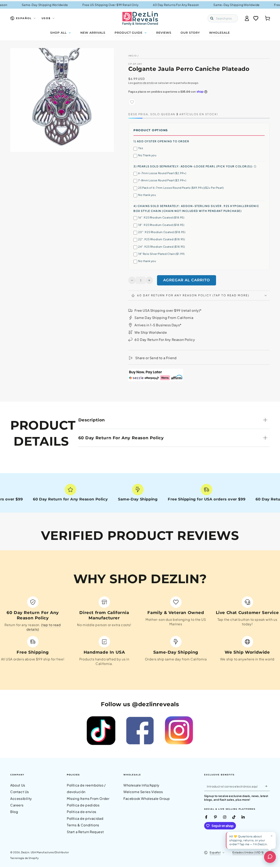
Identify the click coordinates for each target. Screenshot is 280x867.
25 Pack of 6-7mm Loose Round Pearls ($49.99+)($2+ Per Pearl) (181, 187)
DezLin (25, 852)
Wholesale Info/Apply (141, 785)
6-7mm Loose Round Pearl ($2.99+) (162, 173)
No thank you (147, 195)
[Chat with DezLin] (270, 857)
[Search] (211, 18)
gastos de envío (143, 82)
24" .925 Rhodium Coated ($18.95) (161, 246)
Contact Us (19, 792)
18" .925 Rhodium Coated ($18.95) (161, 225)
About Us (17, 785)
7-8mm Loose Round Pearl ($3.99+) (162, 180)
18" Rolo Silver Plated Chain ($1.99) (161, 253)
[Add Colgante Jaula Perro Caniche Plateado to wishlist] (132, 102)
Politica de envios (81, 812)
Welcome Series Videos (143, 792)
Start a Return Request (85, 832)
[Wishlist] (255, 18)
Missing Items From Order (88, 798)
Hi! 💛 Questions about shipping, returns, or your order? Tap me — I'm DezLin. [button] (248, 840)
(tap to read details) (43, 627)
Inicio (132, 55)
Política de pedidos (83, 805)
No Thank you (147, 155)
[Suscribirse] (267, 786)
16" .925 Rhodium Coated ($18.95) (161, 217)
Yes (140, 148)
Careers (16, 805)
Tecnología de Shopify (24, 858)
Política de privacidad (85, 818)
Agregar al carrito (186, 280)
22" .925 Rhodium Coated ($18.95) (161, 239)
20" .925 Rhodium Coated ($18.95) (161, 232)
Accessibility (21, 798)
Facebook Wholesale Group (146, 798)
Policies (73, 774)
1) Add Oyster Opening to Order (161, 141)
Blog (14, 812)
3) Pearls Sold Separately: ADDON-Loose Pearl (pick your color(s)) (193, 166)
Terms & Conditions (83, 825)
